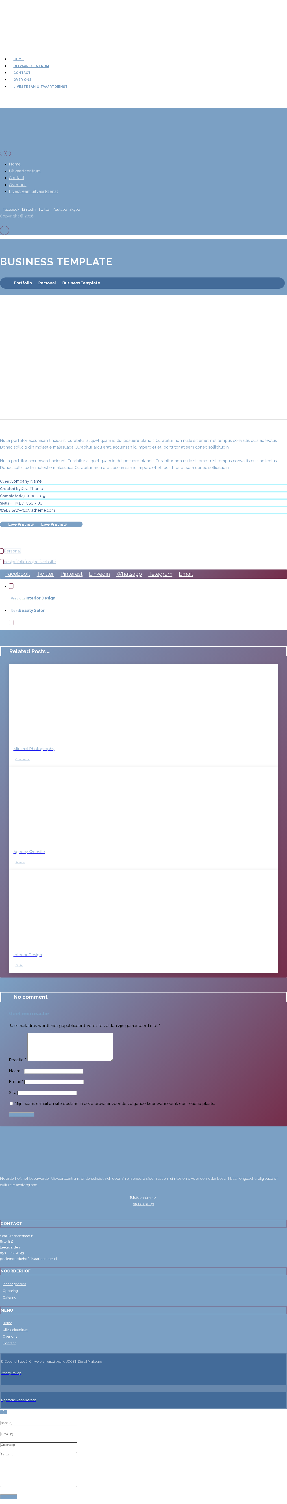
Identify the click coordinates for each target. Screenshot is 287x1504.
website (48, 561)
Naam (16, 1070)
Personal (12, 551)
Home (7, 1323)
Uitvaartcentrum (15, 1330)
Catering (9, 1298)
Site (12, 1092)
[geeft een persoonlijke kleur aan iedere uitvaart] (33, 34)
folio (21, 561)
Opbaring (10, 1291)
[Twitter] (4, 1192)
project (33, 561)
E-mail (16, 1081)
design (10, 561)
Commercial (22, 759)
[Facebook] (1, 1192)
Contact (9, 1343)
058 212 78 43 (143, 1204)
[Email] (12, 1192)
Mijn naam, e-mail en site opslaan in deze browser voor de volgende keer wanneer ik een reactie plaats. (115, 1103)
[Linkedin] (6, 1192)
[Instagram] (9, 1192)
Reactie (17, 1059)
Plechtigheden (14, 1284)
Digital (19, 965)
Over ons (10, 1336)
